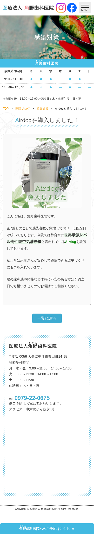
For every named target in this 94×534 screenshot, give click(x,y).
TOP (6, 108)
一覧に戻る (47, 318)
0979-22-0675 (32, 398)
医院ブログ (22, 108)
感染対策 (42, 108)
